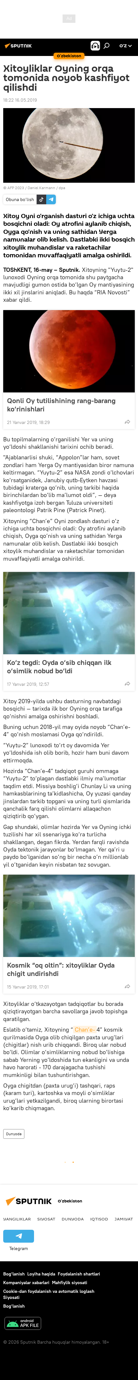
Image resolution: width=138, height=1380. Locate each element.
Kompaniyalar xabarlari (26, 1282)
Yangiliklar (17, 1219)
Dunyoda (14, 1133)
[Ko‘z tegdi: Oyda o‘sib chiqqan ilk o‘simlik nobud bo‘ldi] (69, 613)
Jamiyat (124, 1219)
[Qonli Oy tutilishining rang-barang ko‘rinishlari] (69, 351)
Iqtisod (99, 1219)
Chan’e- (85, 1029)
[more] (127, 421)
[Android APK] (23, 1324)
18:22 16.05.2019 (20, 100)
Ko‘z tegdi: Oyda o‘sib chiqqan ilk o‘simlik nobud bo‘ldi (59, 666)
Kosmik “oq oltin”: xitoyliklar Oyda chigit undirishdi (61, 969)
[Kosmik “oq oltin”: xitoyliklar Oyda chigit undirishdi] (69, 916)
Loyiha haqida (41, 1274)
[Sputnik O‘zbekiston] (19, 48)
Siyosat (46, 1219)
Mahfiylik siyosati (69, 1282)
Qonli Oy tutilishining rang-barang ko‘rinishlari (61, 404)
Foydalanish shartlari (79, 1274)
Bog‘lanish (14, 1274)
